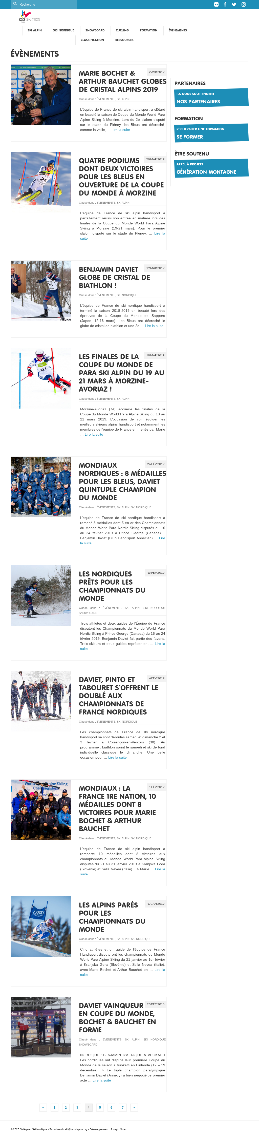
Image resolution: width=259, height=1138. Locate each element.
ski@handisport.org (76, 1129)
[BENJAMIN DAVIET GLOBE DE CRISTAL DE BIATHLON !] (41, 290)
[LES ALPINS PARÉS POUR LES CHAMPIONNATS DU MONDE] (41, 926)
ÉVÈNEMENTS (106, 99)
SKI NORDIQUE (127, 295)
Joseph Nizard (119, 1129)
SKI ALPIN (123, 99)
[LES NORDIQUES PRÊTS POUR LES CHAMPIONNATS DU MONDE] (41, 595)
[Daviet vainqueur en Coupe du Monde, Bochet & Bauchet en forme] (41, 1027)
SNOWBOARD (88, 612)
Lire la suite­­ (121, 130)
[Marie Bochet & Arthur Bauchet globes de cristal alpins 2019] (41, 94)
